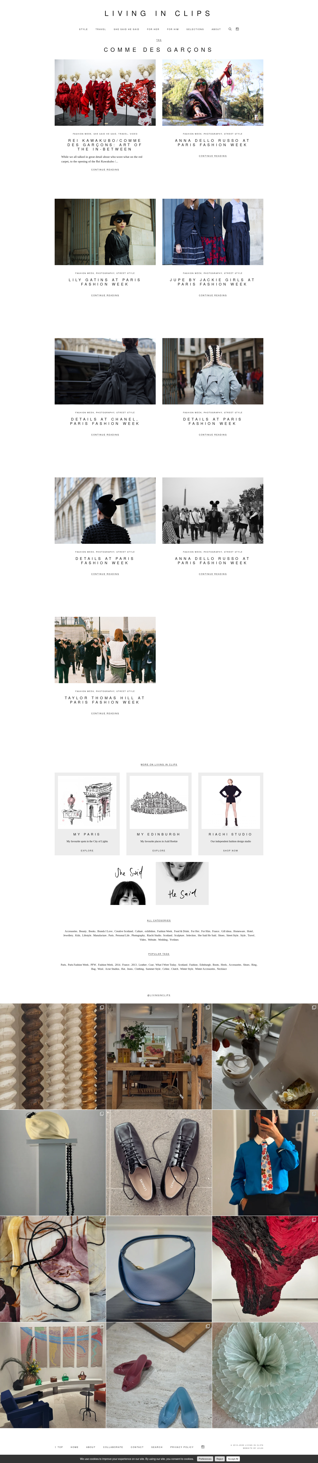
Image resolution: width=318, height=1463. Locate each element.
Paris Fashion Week (78, 964)
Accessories (71, 931)
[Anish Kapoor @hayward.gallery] (265, 1269)
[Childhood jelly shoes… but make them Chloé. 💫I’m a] (159, 1375)
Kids (77, 935)
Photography (213, 134)
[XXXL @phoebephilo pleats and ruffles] (265, 1375)
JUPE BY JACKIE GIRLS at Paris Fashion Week (213, 281)
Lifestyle (86, 935)
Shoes (221, 935)
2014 (117, 964)
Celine (165, 968)
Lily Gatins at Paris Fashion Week (105, 281)
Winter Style (186, 968)
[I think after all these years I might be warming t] (159, 1163)
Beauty (83, 931)
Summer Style (153, 968)
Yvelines (174, 939)
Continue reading (105, 169)
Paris (111, 935)
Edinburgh (205, 964)
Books (92, 931)
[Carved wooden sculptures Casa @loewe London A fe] (53, 1056)
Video (134, 134)
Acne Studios (112, 968)
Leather (143, 964)
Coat (151, 964)
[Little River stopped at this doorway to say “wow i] (159, 1056)
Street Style (233, 134)
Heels (224, 964)
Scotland (167, 935)
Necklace (222, 968)
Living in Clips (159, 13)
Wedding (163, 939)
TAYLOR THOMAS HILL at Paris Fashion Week (105, 700)
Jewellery (68, 935)
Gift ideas (226, 931)
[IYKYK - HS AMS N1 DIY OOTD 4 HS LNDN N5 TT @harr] (265, 1163)
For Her (195, 931)
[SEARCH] (230, 29)
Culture (139, 931)
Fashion (193, 964)
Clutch (174, 968)
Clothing (139, 968)
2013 (134, 964)
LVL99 (260, 1448)
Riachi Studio (154, 935)
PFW (93, 964)
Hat (123, 968)
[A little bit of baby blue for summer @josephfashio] (159, 1269)
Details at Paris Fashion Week (213, 421)
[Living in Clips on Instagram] (237, 29)
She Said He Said (105, 134)
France (215, 931)
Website (152, 939)
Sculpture (179, 935)
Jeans (130, 968)
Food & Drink (181, 931)
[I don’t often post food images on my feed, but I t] (265, 1056)
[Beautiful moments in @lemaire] (53, 1163)
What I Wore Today (166, 964)
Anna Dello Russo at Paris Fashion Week (212, 142)
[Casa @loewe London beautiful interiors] (53, 1375)
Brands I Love (104, 931)
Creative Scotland (123, 931)
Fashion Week (82, 134)
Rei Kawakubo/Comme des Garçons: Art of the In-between (105, 144)
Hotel (250, 931)
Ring (254, 964)
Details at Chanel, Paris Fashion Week (105, 421)
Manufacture (99, 935)
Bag (93, 968)
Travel (123, 134)
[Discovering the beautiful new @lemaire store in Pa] (53, 1269)
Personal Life (123, 935)
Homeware (239, 931)
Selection (191, 935)
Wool (100, 968)
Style (243, 935)
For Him (205, 931)
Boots (216, 964)
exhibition (150, 931)
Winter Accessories (205, 968)
